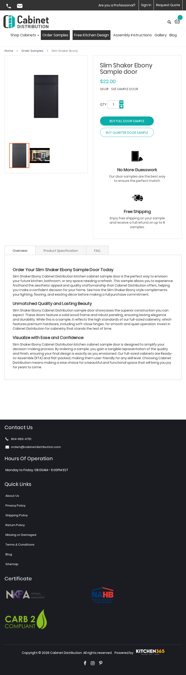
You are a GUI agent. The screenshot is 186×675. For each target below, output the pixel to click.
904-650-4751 (9, 6)
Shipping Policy (16, 515)
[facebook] (85, 663)
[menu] (93, 36)
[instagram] (93, 663)
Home (9, 51)
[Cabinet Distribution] (26, 22)
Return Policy (15, 525)
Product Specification (61, 250)
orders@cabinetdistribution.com (20, 6)
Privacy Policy (15, 505)
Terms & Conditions (19, 544)
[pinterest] (100, 663)
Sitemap (11, 564)
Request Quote (168, 5)
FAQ (97, 250)
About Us (12, 496)
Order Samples (32, 51)
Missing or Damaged (20, 535)
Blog (8, 554)
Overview (20, 250)
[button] (40, 155)
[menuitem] (23, 36)
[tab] (20, 250)
